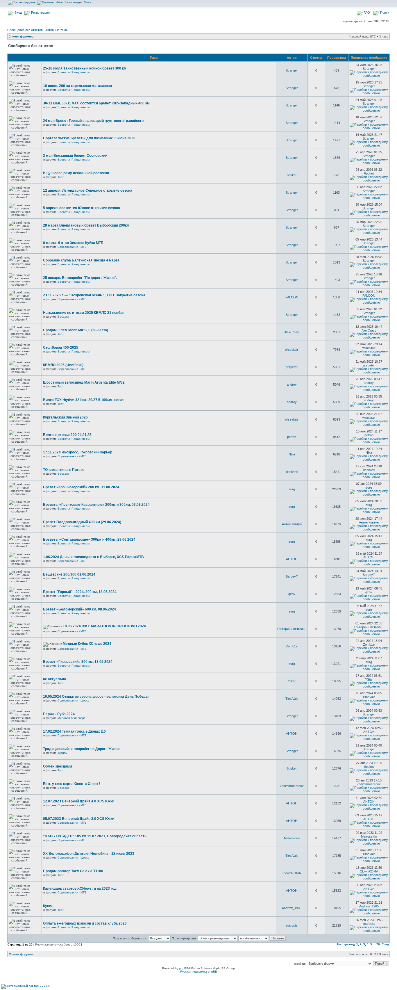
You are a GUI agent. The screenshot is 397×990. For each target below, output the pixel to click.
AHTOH (291, 559)
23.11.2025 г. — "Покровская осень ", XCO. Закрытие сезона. (94, 295)
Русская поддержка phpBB (198, 971)
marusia (291, 925)
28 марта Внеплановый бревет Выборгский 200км (86, 225)
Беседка (63, 316)
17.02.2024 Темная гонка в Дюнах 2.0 (74, 731)
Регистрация (40, 12)
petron (291, 437)
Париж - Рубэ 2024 (59, 714)
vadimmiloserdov (292, 786)
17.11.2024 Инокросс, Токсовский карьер (77, 452)
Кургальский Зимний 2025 (65, 417)
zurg (292, 489)
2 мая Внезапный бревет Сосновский (75, 156)
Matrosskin (292, 838)
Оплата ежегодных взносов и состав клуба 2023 (85, 923)
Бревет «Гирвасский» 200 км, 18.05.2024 (77, 662)
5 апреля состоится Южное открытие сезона (81, 208)
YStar (292, 681)
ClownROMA (291, 873)
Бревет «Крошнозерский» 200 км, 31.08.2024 (81, 487)
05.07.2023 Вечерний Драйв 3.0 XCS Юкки (78, 819)
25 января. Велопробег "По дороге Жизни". (80, 278)
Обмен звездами (57, 766)
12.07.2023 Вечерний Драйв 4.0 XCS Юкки (78, 801)
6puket (291, 175)
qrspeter (292, 367)
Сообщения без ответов (25, 30)
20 (378, 944)
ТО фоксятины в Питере (64, 470)
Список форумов (21, 36)
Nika (292, 454)
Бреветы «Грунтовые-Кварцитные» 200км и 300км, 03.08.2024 (96, 505)
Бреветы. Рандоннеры (74, 72)
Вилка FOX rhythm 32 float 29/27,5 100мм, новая (83, 400)
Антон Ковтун (292, 524)
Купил (48, 906)
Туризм (62, 752)
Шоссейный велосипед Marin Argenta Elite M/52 (84, 382)
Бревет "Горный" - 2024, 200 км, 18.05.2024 (80, 592)
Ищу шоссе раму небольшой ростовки (76, 173)
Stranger (292, 70)
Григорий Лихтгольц (291, 629)
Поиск (384, 12)
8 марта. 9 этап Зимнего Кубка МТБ (73, 243)
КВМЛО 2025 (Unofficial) (63, 365)
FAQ (366, 12)
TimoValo (291, 698)
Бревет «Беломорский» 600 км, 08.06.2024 (79, 609)
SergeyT (292, 576)
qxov (291, 594)
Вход (18, 12)
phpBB (183, 968)
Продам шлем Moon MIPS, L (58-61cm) (75, 330)
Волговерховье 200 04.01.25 (67, 435)
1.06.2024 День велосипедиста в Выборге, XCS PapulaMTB (93, 557)
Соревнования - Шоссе (74, 700)
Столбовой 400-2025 (60, 348)
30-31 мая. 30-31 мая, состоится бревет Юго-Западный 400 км (96, 103)
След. (386, 944)
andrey (292, 384)
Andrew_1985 (291, 908)
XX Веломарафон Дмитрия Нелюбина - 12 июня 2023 (88, 854)
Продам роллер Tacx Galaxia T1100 (73, 871)
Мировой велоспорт (71, 718)
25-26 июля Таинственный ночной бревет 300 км (84, 68)
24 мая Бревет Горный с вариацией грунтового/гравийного (93, 121)
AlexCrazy (291, 332)
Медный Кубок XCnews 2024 (87, 644)
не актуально (54, 679)
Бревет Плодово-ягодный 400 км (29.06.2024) (82, 522)
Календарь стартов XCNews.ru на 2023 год (80, 888)
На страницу (346, 944)
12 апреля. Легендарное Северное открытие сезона (87, 190)
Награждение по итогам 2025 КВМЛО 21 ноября (83, 313)
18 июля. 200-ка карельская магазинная (77, 86)
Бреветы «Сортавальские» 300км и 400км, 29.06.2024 (89, 539)
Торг (61, 177)
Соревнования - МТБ (72, 246)
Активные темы (56, 30)
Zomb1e (292, 646)
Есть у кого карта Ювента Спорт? (71, 784)
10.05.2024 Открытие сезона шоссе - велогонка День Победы (96, 697)
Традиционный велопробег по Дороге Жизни (81, 749)
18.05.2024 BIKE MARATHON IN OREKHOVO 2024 (104, 626)
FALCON (291, 297)
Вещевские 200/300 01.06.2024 (69, 574)
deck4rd (292, 471)
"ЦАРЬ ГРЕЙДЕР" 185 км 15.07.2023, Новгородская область (94, 836)
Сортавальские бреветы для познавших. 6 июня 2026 (89, 138)
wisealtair (291, 349)
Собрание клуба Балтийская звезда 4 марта (81, 260)
